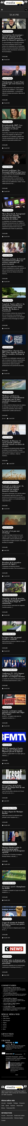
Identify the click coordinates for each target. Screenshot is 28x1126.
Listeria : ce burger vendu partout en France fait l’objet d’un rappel (13, 712)
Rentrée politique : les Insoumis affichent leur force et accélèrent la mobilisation (14, 172)
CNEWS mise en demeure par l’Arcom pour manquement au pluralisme (13, 961)
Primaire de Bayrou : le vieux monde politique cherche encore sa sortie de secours (13, 443)
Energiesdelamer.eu (8, 1035)
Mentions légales (18, 1118)
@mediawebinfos (18, 1054)
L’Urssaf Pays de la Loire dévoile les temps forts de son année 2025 (13, 787)
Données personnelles (7, 1118)
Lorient (4, 1027)
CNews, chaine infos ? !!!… (10, 1004)
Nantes (5, 1024)
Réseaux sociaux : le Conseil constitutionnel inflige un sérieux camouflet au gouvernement (13, 261)
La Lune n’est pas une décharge (11, 532)
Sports (13, 559)
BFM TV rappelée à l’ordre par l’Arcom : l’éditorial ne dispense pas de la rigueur (12, 750)
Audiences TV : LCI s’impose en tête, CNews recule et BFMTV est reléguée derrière (13, 675)
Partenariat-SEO (10, 1108)
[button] (2, 10)
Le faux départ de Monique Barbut (12, 812)
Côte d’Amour (6, 1018)
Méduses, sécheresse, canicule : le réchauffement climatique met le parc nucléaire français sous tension (13, 399)
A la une (5, 31)
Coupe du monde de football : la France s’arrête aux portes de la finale (13, 924)
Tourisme (10, 300)
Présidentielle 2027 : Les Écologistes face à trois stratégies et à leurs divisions (12, 128)
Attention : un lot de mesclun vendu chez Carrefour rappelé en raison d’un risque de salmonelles (14, 600)
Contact (3, 1120)
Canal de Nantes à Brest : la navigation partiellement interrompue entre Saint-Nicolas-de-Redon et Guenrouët (13, 307)
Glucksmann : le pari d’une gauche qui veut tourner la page (13, 84)
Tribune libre (19, 1105)
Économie (10, 392)
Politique (10, 78)
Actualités (10, 31)
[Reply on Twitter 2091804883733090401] (6, 1075)
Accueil (3, 1115)
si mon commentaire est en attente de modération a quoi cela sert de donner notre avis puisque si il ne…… (14, 995)
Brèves (9, 559)
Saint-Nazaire (6, 1020)
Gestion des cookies (19, 1115)
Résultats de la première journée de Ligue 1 (11, 563)
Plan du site (10, 1115)
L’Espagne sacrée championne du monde (13, 887)
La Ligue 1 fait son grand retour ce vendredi (11, 638)
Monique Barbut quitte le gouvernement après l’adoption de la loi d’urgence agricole (13, 849)
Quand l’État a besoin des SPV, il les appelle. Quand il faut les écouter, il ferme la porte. (13, 353)
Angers (5, 1022)
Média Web (6, 1016)
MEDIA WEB (9, 1054)
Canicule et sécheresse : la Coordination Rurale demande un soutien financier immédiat (12, 488)
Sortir (2, 1105)
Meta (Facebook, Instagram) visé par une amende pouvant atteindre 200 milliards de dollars (13, 216)
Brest (4, 1029)
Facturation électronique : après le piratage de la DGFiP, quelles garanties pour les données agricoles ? (14, 37)
